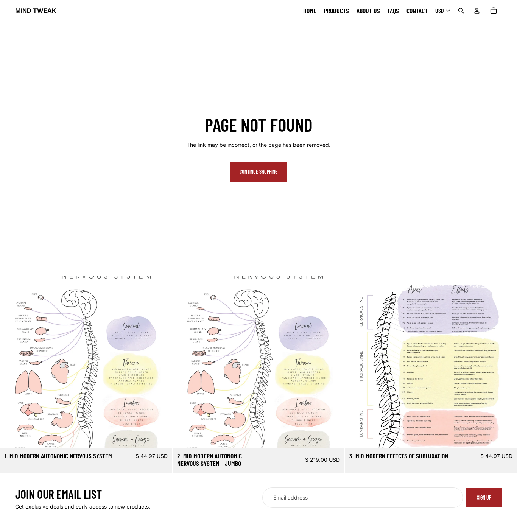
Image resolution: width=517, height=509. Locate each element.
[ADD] (333, 436)
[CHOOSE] (160, 436)
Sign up (484, 497)
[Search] (461, 10)
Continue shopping (258, 171)
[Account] (477, 10)
